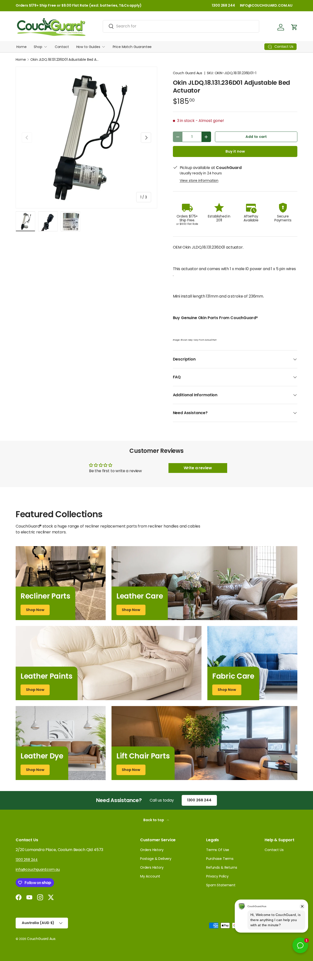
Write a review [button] (198, 468)
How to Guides (88, 46)
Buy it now (235, 151)
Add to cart (256, 136)
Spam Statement (220, 885)
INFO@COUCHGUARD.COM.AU (266, 5)
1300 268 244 (223, 5)
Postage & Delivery (155, 858)
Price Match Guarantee (132, 46)
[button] (294, 27)
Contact (62, 46)
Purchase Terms (220, 858)
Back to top (154, 819)
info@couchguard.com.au (38, 869)
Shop (38, 46)
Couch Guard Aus (187, 73)
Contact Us (274, 849)
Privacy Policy (217, 876)
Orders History (152, 849)
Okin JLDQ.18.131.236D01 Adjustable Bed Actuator (64, 59)
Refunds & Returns (221, 867)
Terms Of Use (217, 849)
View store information (199, 180)
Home (21, 46)
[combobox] (181, 26)
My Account (150, 876)
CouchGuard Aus (41, 938)
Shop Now (35, 609)
